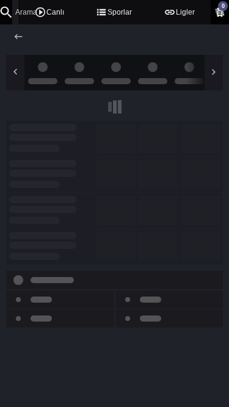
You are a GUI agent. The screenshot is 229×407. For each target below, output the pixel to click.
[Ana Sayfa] (20, 36)
